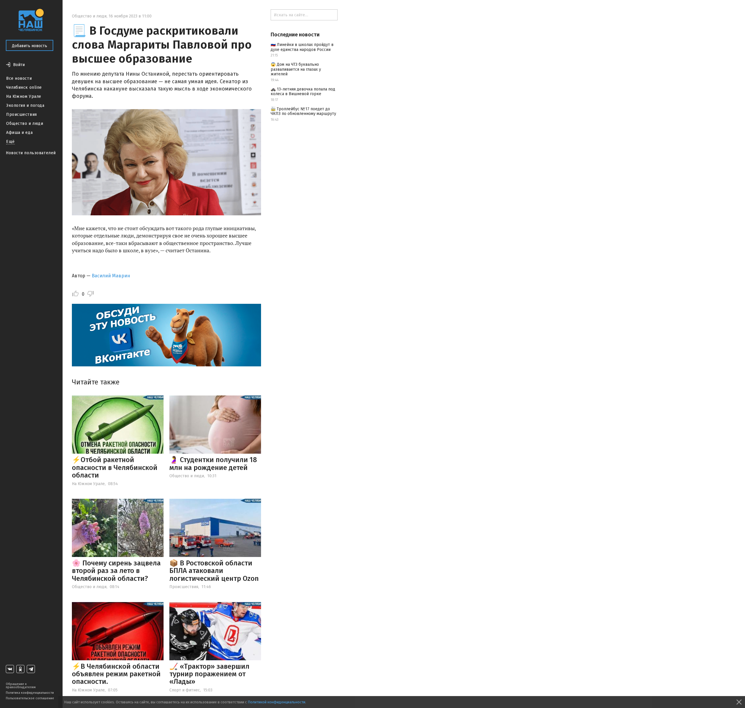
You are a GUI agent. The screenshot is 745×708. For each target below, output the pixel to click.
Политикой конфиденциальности (276, 702)
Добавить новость (29, 45)
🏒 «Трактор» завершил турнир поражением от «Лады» (209, 674)
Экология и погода (25, 105)
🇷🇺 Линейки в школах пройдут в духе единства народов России (302, 47)
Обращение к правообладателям (21, 685)
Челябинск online (24, 87)
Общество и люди (24, 123)
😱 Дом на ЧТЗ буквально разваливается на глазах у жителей (296, 69)
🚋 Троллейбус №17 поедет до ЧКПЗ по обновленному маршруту (303, 111)
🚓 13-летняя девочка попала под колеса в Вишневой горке (303, 92)
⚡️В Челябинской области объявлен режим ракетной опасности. (116, 674)
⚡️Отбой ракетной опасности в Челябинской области (114, 467)
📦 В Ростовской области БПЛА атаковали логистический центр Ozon (214, 571)
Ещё (10, 141)
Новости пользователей (31, 152)
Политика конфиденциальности (30, 692)
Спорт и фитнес (184, 690)
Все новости (19, 78)
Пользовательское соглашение (30, 698)
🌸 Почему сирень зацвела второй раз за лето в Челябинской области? (116, 571)
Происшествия (21, 114)
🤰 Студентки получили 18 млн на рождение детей (213, 463)
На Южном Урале (23, 96)
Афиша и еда (19, 132)
